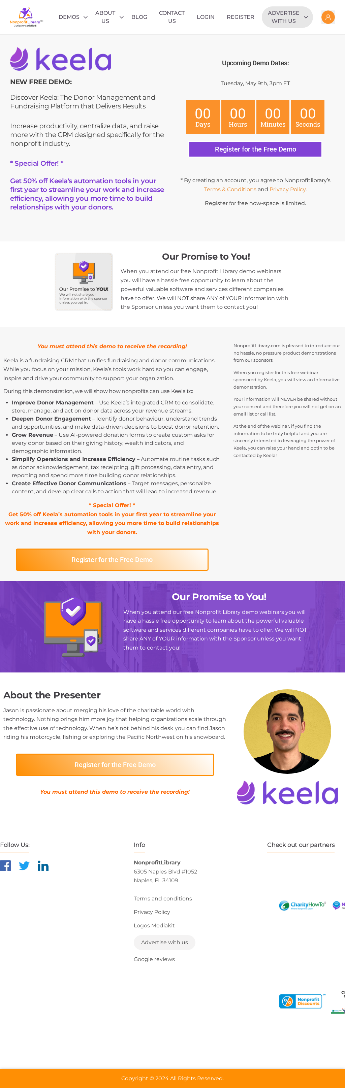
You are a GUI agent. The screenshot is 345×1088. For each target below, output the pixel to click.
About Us (105, 17)
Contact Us (172, 17)
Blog (139, 17)
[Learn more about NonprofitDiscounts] (302, 1001)
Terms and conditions (163, 898)
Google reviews (154, 959)
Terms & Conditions (230, 189)
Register (240, 17)
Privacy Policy (288, 189)
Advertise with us (284, 17)
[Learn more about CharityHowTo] (302, 905)
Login (206, 17)
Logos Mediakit (154, 925)
